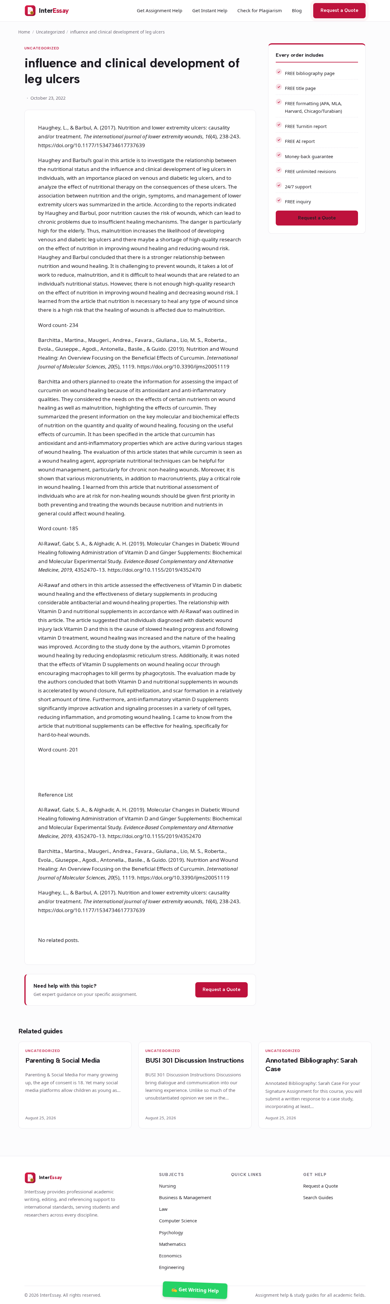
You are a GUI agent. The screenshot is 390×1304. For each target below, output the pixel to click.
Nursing (167, 1186)
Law (163, 1209)
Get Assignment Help (159, 10)
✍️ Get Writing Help (195, 1290)
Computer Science (178, 1220)
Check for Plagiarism (259, 10)
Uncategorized (50, 32)
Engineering (171, 1267)
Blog (297, 10)
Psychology (171, 1232)
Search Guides (318, 1197)
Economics (170, 1255)
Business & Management (185, 1197)
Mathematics (172, 1244)
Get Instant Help (209, 10)
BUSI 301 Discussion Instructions (194, 1060)
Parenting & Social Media (62, 1060)
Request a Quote (339, 10)
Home (24, 32)
